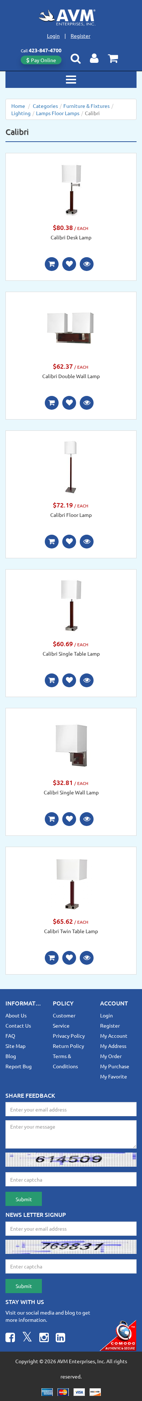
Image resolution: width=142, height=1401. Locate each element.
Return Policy (68, 1045)
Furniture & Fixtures (86, 105)
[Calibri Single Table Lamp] (71, 605)
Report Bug (18, 1066)
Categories (45, 105)
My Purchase (114, 1066)
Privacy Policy (69, 1035)
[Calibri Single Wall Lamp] (71, 744)
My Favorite (113, 1076)
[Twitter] (27, 1338)
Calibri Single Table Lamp (71, 653)
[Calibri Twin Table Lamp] (71, 882)
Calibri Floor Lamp (71, 514)
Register (80, 35)
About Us (16, 1015)
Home (18, 105)
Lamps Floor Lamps (57, 113)
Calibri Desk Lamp (71, 237)
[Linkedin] (60, 1338)
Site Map (15, 1045)
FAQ (10, 1035)
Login (53, 35)
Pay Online (43, 60)
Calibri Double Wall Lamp (71, 376)
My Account (113, 1035)
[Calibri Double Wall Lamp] (71, 327)
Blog (10, 1056)
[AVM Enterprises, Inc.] (71, 17)
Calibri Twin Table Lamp (71, 931)
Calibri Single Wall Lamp (71, 792)
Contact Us (18, 1025)
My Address (113, 1045)
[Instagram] (44, 1338)
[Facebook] (10, 1338)
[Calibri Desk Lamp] (71, 189)
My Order (111, 1056)
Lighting (21, 113)
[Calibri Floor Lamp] (71, 466)
